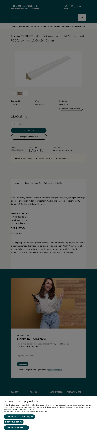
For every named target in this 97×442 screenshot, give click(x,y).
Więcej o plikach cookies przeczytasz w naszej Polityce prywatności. (26, 411)
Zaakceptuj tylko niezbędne (19, 417)
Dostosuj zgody (13, 422)
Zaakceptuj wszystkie (16, 428)
